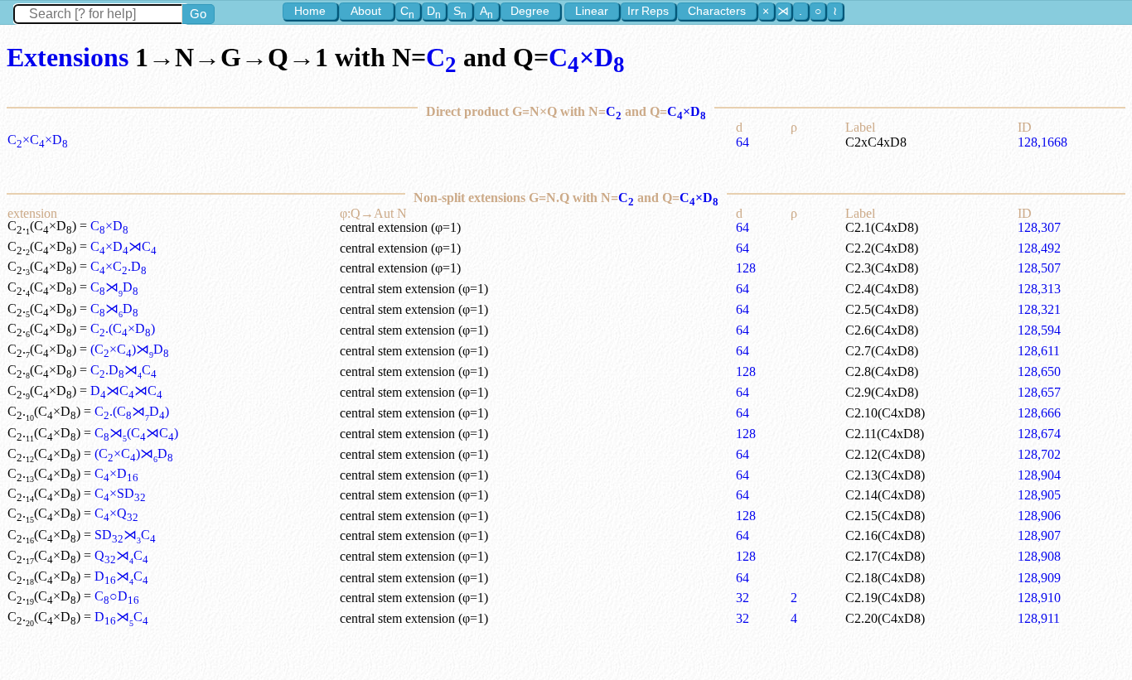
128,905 (1039, 495)
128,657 (1039, 392)
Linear (591, 10)
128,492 (1039, 248)
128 (746, 268)
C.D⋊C (123, 370)
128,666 (1039, 413)
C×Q (116, 513)
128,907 (1039, 535)
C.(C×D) (122, 328)
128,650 (1039, 371)
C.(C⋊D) (131, 411)
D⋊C (121, 576)
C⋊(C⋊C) (136, 433)
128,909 (1039, 578)
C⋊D (114, 287)
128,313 (1039, 289)
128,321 (1039, 309)
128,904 (1039, 475)
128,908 (1039, 556)
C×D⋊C (123, 246)
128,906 (1039, 516)
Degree (529, 10)
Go (198, 14)
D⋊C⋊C (126, 390)
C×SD (120, 493)
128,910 (1039, 598)
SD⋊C (125, 535)
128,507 (1039, 268)
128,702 (1039, 454)
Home (310, 10)
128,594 (1039, 330)
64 (742, 142)
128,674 (1039, 434)
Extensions (67, 57)
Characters (717, 10)
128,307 (1039, 227)
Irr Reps (648, 10)
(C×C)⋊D (129, 349)
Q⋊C (121, 555)
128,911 (1039, 618)
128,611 (1039, 351)
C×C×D (37, 140)
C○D (116, 596)
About (366, 10)
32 (742, 598)
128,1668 (1042, 142)
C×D (587, 57)
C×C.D (118, 266)
